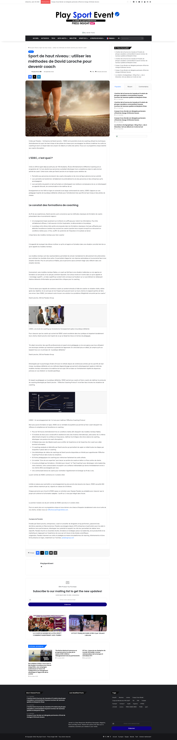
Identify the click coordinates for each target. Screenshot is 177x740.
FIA (133, 700)
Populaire (118, 86)
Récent (130, 86)
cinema (128, 697)
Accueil (36, 38)
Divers (36, 47)
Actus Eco (45, 38)
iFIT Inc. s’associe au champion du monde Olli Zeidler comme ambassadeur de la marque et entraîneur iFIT (94, 653)
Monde (132, 736)
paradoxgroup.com (68, 538)
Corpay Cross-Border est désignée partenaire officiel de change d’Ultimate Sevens (75, 2)
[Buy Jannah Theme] (88, 32)
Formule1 (114, 703)
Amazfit (114, 697)
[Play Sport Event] (88, 18)
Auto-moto (62, 38)
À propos (120, 736)
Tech (53, 38)
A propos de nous (96, 38)
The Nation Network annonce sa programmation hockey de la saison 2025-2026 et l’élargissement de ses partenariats (67, 653)
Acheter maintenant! (145, 736)
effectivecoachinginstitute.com (58, 510)
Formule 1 (122, 703)
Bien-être (73, 38)
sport (146, 707)
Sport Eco (83, 38)
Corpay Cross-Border (137, 697)
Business (121, 697)
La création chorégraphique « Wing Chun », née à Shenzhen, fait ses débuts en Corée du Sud (130, 126)
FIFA (138, 700)
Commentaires (143, 86)
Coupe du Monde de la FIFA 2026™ (121, 700)
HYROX (142, 703)
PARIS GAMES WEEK (131, 707)
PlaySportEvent (36, 71)
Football (144, 700)
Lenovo (121, 707)
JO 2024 (114, 707)
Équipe (127, 736)
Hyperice (135, 703)
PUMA (141, 707)
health (128, 703)
